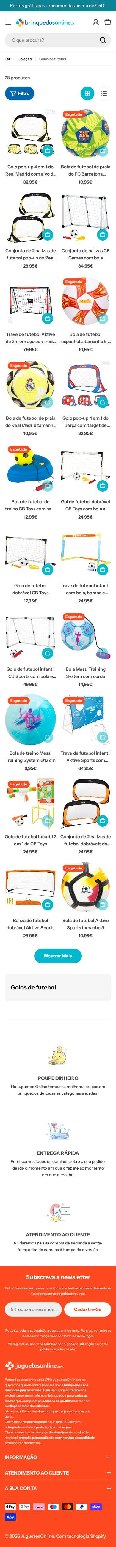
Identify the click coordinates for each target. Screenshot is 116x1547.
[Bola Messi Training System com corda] (85, 636)
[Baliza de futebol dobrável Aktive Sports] (30, 887)
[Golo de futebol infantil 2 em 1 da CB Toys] (30, 804)
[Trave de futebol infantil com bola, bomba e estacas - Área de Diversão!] (85, 552)
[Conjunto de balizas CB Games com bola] (85, 218)
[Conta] (95, 22)
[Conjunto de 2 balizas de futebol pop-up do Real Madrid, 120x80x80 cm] (30, 218)
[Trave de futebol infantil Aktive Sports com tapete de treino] (85, 720)
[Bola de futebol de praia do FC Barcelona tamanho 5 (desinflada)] (85, 134)
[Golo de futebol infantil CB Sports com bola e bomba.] (30, 636)
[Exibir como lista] (104, 93)
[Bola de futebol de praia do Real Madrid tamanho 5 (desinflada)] (30, 385)
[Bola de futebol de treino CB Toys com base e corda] (30, 469)
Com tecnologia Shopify (81, 1536)
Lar (7, 59)
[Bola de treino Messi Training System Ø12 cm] (30, 720)
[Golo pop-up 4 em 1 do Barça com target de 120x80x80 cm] (85, 385)
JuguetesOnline (37, 1536)
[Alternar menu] (8, 22)
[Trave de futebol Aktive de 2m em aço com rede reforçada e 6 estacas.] (30, 301)
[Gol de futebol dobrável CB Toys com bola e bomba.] (85, 469)
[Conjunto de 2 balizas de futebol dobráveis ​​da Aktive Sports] (85, 804)
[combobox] (58, 40)
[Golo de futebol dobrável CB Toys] (30, 552)
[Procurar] (102, 40)
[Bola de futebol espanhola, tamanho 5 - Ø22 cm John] (85, 301)
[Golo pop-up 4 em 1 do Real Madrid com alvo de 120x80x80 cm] (30, 134)
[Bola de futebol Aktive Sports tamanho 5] (85, 887)
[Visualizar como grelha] (87, 93)
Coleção (25, 59)
